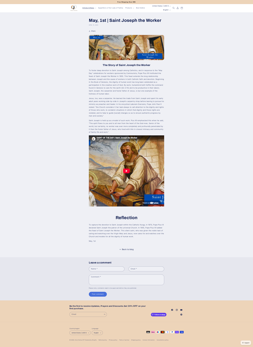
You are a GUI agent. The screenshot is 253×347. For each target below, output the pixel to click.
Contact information (149, 340)
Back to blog (128, 249)
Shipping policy (136, 340)
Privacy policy (113, 340)
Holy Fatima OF (79, 340)
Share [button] (93, 31)
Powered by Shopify (91, 340)
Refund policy (103, 340)
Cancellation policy (162, 340)
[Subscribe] (104, 314)
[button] (89, 8)
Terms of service (124, 340)
